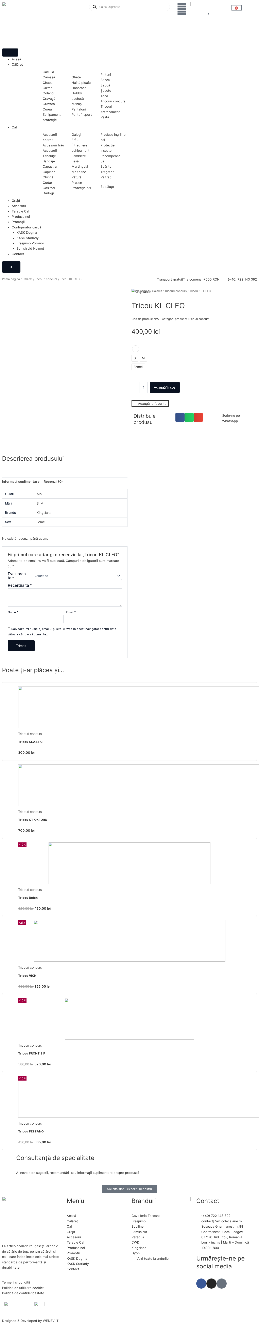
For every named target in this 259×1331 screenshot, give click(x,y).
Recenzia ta (20, 585)
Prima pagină (11, 279)
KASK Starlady (28, 238)
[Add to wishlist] (10, 296)
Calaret (27, 279)
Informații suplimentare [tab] (20, 481)
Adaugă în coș (165, 387)
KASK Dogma (27, 232)
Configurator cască (26, 227)
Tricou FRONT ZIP (31, 1053)
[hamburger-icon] (10, 52)
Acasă (16, 59)
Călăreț (17, 64)
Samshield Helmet (30, 248)
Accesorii (19, 206)
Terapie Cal (20, 211)
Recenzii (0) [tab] (53, 481)
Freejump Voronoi (30, 243)
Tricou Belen (28, 898)
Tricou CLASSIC (30, 742)
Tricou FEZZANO (31, 1131)
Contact (18, 254)
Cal (14, 127)
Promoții (18, 222)
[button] (180, 417)
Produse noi (21, 216)
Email (71, 612)
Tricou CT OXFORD (32, 820)
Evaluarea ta (17, 576)
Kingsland (44, 513)
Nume (13, 612)
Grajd (16, 201)
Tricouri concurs (46, 279)
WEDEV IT (50, 1321)
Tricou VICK (27, 976)
